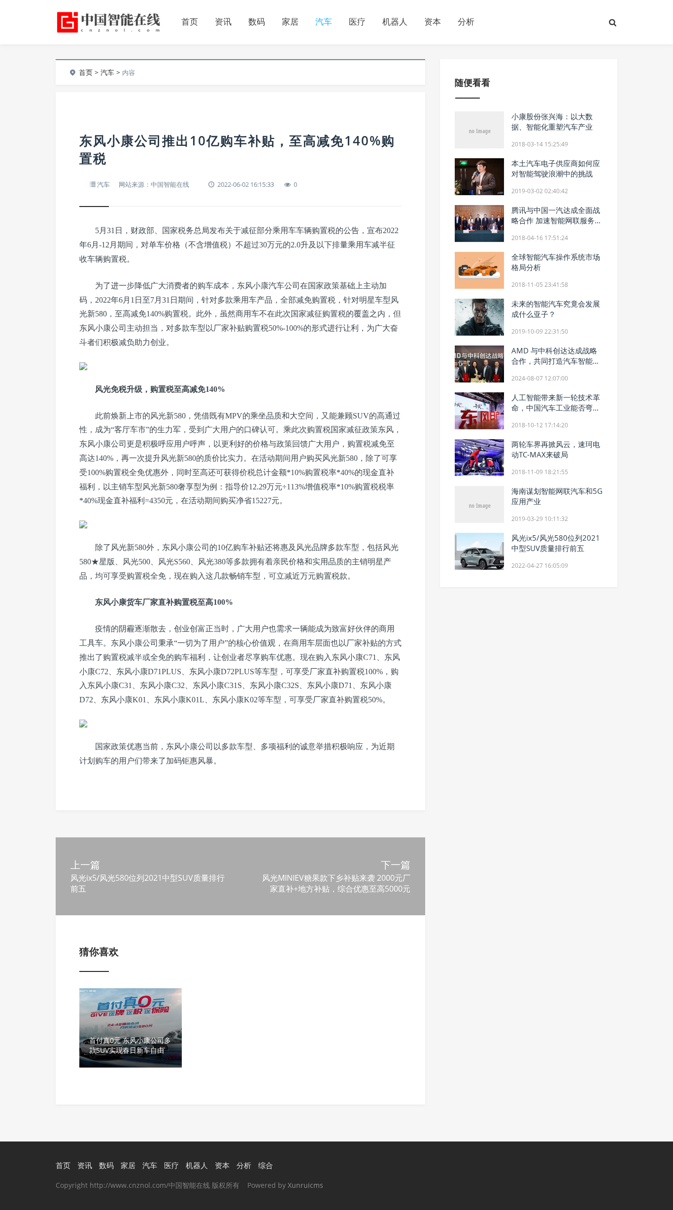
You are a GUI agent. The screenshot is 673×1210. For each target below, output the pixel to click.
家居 (290, 21)
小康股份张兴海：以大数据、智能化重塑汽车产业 (552, 121)
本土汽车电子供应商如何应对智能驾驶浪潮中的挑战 (555, 168)
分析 (466, 21)
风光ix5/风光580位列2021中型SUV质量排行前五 (555, 543)
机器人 (394, 21)
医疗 (357, 21)
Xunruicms (305, 1185)
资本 (432, 21)
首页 (189, 21)
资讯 (223, 21)
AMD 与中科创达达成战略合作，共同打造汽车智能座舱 (555, 361)
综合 (265, 1165)
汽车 (323, 21)
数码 (256, 21)
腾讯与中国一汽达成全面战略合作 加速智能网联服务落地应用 (556, 220)
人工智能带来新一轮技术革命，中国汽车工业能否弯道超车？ (555, 407)
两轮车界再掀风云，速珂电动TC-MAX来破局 (555, 449)
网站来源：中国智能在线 (154, 184)
